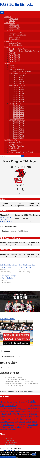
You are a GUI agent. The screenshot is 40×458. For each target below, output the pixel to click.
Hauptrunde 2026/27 (16, 33)
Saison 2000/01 (18, 77)
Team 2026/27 (9, 23)
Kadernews (10, 413)
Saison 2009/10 (18, 102)
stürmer (22, 422)
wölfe (12, 429)
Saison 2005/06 (18, 93)
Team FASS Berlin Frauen (18, 49)
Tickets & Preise (14, 39)
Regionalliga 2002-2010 (17, 85)
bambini (24, 402)
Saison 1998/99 (18, 83)
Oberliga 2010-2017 (16, 104)
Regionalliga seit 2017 (17, 120)
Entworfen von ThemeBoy (9, 450)
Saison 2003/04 (18, 89)
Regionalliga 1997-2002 (17, 73)
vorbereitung (19, 427)
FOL (37, 243)
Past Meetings (23, 231)
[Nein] (17, 457)
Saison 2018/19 (18, 124)
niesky (32, 416)
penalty (9, 419)
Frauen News (13, 53)
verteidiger (8, 427)
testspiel (28, 422)
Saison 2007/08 (18, 97)
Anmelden (8, 438)
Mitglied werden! (15, 148)
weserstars (4, 429)
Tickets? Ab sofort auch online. (15, 379)
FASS (20, 411)
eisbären (33, 408)
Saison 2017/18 (18, 122)
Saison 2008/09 (18, 100)
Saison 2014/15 (18, 114)
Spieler (11, 65)
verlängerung (23, 424)
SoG (29, 243)
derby (10, 408)
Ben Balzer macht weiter (13, 377)
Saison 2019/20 (18, 126)
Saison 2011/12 (18, 108)
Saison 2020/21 (18, 128)
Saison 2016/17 (18, 118)
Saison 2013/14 (18, 112)
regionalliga (29, 419)
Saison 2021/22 (14, 61)
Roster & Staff (14, 25)
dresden (16, 408)
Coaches (12, 67)
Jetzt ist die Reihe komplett (13, 385)
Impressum (13, 150)
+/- (27, 243)
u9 (16, 424)
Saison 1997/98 (18, 81)
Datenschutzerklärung (8, 457)
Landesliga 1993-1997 (17, 69)
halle (27, 411)
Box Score (5, 231)
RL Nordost (8, 31)
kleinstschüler (23, 414)
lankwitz (7, 416)
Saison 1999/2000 (19, 75)
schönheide (7, 421)
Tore (8, 243)
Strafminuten (20, 243)
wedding (30, 427)
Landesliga (8, 41)
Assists (12, 243)
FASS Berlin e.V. (10, 140)
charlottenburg (28, 406)
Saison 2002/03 (18, 87)
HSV (33, 411)
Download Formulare (16, 146)
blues (11, 405)
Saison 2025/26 (18, 138)
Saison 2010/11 (18, 106)
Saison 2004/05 (18, 91)
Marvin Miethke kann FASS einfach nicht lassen (21, 383)
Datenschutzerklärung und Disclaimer (22, 152)
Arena (13, 231)
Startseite (7, 17)
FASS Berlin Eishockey (17, 4)
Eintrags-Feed (9, 440)
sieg (17, 422)
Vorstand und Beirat (16, 142)
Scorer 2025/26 (14, 27)
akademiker (15, 402)
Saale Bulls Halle (6, 221)
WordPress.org (9, 444)
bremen (20, 405)
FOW (33, 243)
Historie (7, 63)
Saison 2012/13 (18, 110)
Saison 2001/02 (18, 79)
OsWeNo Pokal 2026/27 (17, 35)
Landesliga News (15, 43)
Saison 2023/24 (14, 57)
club (4, 408)
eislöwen (12, 411)
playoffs (17, 419)
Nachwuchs (13, 144)
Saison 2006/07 (18, 95)
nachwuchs (24, 416)
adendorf (5, 402)
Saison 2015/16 (18, 116)
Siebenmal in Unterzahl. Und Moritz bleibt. (19, 381)
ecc (23, 408)
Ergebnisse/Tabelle (15, 45)
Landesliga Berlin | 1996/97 (23, 71)
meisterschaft (15, 416)
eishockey (4, 411)
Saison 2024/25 (14, 55)
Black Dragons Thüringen (5, 218)
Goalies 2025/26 (14, 29)
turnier (8, 424)
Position (3, 243)
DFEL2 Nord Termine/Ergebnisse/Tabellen (24, 51)
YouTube (12, 21)
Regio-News (13, 19)
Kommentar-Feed (10, 442)
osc (4, 419)
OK (34, 454)
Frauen (6, 47)
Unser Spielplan (14, 37)
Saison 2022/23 (14, 59)
